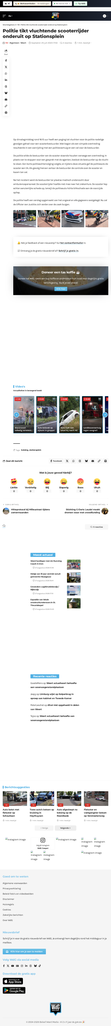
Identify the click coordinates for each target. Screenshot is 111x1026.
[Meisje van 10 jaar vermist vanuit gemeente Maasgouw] (74, 577)
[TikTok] (39, 966)
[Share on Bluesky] (6, 93)
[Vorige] (16, 414)
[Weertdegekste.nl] (55, 16)
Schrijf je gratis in (68, 250)
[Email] (6, 99)
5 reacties (67, 43)
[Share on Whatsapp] (6, 73)
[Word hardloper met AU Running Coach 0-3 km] (74, 565)
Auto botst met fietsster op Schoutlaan (11, 812)
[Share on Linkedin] (6, 80)
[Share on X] (6, 67)
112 (6, 43)
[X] (8, 966)
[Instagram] (21, 966)
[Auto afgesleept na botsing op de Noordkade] (69, 798)
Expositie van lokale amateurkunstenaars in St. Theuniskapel (43, 602)
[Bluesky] (35, 966)
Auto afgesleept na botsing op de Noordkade (67, 812)
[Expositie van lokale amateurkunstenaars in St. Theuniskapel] (74, 603)
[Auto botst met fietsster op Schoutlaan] (15, 798)
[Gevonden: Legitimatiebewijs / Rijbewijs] (74, 590)
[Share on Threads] (6, 86)
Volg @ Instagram (42, 846)
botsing (24, 450)
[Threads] (30, 966)
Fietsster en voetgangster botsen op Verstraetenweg (95, 812)
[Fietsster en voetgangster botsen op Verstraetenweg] (96, 798)
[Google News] (17, 966)
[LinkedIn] (26, 966)
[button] (5, 16)
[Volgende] (105, 414)
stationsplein (35, 450)
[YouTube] (12, 966)
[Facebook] (4, 966)
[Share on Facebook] (6, 60)
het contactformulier (71, 242)
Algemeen (14, 43)
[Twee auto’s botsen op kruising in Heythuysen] (42, 798)
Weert (23, 43)
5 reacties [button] (98, 527)
